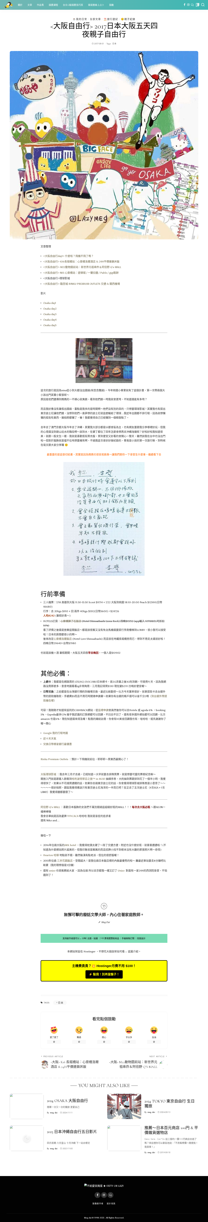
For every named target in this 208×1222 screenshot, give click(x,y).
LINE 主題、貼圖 (90, 938)
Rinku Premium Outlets (54, 759)
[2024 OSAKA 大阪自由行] (27, 1106)
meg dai (54, 1112)
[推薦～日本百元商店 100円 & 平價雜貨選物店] (124, 1138)
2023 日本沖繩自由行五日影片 (72, 1131)
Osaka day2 (50, 308)
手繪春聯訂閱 (128, 938)
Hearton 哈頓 (51, 855)
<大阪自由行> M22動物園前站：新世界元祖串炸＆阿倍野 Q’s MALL (82, 267)
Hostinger (89, 951)
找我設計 (141, 938)
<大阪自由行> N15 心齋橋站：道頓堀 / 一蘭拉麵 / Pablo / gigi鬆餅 (81, 272)
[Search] (203, 5)
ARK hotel (70, 845)
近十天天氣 (49, 738)
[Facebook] (184, 5)
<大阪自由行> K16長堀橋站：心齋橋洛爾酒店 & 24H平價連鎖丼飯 (81, 261)
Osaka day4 (50, 319)
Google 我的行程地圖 (55, 733)
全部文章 (95, 19)
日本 (114, 43)
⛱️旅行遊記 (111, 19)
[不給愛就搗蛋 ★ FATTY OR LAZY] (8, 5)
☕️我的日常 (80, 19)
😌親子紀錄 (128, 19)
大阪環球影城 (48, 774)
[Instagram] (188, 5)
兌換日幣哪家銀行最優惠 (57, 744)
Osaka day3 (49, 314)
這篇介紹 (133, 951)
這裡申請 (103, 710)
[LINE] (192, 5)
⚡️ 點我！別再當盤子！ (104, 974)
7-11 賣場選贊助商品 (109, 938)
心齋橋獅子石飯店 (71, 621)
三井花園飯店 (65, 860)
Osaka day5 (49, 325)
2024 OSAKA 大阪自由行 (67, 1100)
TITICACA (72, 816)
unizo (52, 870)
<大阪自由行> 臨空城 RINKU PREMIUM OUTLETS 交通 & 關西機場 (81, 283)
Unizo (121, 870)
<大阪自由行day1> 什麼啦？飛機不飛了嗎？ (68, 256)
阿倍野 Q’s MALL (50, 807)
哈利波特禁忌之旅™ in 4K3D (88, 778)
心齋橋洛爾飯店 (63, 638)
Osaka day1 (49, 303)
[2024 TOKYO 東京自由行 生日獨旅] (124, 1106)
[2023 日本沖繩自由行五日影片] (27, 1138)
